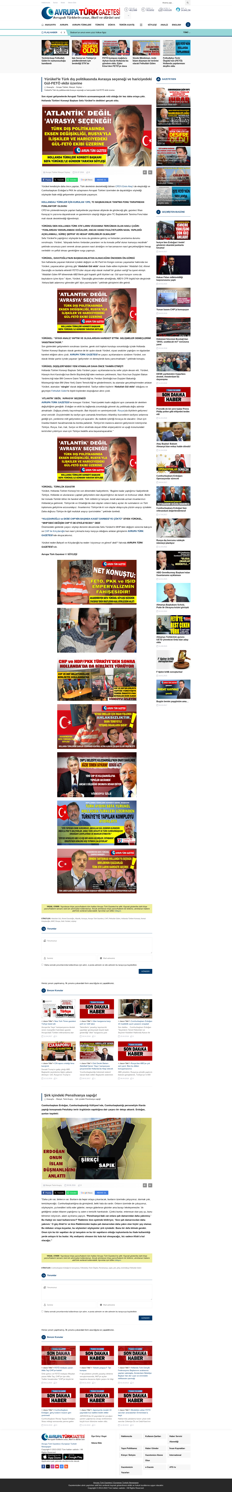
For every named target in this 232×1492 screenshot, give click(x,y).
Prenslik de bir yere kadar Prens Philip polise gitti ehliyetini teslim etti (172, 411)
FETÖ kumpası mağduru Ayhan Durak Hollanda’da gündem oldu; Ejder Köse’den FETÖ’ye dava (115, 62)
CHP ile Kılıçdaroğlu (55, 531)
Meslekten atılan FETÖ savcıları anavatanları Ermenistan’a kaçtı (134, 1412)
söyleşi (73, 921)
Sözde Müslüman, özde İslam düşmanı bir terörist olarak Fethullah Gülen (145, 61)
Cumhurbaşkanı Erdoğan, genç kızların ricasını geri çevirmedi (56, 1412)
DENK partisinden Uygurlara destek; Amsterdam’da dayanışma (170, 376)
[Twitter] (48, 1466)
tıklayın (118, 911)
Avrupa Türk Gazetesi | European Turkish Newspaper (116, 1483)
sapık (111, 1268)
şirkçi (118, 1268)
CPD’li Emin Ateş (124, 186)
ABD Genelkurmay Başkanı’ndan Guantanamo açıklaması (173, 573)
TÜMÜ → (187, 32)
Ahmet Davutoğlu (68, 919)
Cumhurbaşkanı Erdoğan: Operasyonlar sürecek (169, 477)
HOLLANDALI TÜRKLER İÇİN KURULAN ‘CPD (65, 202)
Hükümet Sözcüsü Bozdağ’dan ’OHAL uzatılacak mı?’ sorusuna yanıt (172, 342)
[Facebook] (43, 1466)
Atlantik (77, 919)
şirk (114, 1268)
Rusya (121, 410)
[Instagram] (52, 1466)
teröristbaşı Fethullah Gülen (131, 1268)
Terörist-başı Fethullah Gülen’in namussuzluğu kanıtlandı (54, 61)
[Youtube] (57, 1466)
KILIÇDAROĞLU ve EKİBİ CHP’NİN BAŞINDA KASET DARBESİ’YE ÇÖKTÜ (82, 519)
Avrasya (84, 919)
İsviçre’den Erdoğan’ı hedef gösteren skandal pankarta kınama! (170, 245)
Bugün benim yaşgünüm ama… (172, 701)
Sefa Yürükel (65, 921)
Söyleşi (79, 87)
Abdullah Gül (56, 919)
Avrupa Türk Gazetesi (96, 919)
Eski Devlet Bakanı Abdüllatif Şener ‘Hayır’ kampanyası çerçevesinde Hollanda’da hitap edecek (96, 1066)
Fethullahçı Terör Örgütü (89, 1268)
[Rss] (66, 1466)
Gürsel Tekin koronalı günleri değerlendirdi (88, 32)
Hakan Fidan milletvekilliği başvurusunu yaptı (169, 278)
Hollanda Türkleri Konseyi (130, 919)
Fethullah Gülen (59, 391)
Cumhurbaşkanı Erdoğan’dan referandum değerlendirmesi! (171, 509)
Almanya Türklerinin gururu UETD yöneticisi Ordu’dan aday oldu (172, 639)
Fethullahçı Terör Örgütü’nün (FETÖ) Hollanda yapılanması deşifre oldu (174, 62)
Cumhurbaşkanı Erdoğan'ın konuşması (65, 1268)
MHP (53, 921)
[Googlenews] (62, 1466)
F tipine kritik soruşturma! (169, 672)
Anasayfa (50, 87)
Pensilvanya (103, 1268)
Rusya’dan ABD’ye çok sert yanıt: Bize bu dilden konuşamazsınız (134, 1066)
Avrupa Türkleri (62, 87)
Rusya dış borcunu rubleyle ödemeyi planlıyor (170, 541)
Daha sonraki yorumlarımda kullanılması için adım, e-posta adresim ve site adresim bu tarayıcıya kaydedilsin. (90, 965)
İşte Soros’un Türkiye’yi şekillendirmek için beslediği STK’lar (84, 61)
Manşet (72, 87)
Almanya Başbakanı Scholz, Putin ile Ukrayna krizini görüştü (172, 606)
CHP (106, 919)
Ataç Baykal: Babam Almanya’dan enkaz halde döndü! (173, 445)
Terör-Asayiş (68, 1099)
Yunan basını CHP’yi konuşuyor (172, 309)
